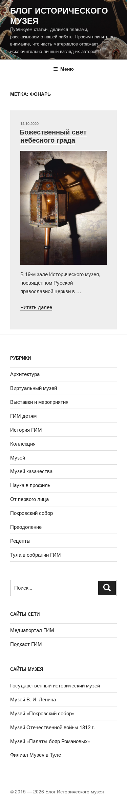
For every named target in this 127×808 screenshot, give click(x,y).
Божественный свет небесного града (53, 136)
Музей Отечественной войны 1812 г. (52, 727)
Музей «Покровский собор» (42, 713)
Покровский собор (31, 512)
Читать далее (36, 306)
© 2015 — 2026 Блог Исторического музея (57, 791)
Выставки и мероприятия (39, 401)
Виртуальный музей (33, 387)
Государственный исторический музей (55, 685)
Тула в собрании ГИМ (35, 554)
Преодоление (26, 526)
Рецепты (20, 540)
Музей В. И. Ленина (33, 699)
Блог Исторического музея (59, 15)
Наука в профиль (30, 484)
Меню (67, 68)
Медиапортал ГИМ (32, 629)
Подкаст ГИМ (26, 643)
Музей (17, 457)
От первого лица (29, 498)
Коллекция (23, 443)
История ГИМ (26, 429)
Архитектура (25, 373)
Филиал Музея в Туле (35, 754)
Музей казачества (31, 470)
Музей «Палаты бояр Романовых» (50, 740)
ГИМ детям (23, 415)
